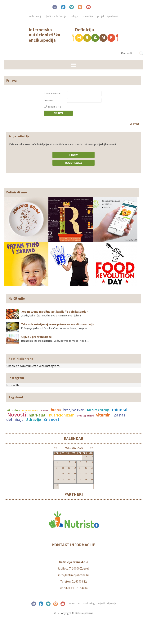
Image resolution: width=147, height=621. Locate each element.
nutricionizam (61, 415)
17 (57, 473)
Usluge (74, 16)
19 (69, 473)
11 (63, 468)
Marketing (89, 603)
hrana (56, 409)
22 (86, 473)
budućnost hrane (30, 410)
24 (57, 479)
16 (92, 468)
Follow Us (12, 385)
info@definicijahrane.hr (73, 575)
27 (75, 479)
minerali (120, 409)
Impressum (74, 603)
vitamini (103, 415)
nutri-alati (38, 415)
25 (63, 479)
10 (57, 468)
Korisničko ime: (52, 93)
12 (69, 468)
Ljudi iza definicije (56, 16)
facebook (44, 410)
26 (69, 479)
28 (80, 479)
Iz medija (87, 16)
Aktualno (13, 410)
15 (86, 468)
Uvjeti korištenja (106, 603)
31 (57, 485)
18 (63, 473)
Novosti (16, 414)
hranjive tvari (74, 409)
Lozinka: (48, 100)
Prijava (73, 154)
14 (80, 468)
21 (80, 473)
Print (136, 124)
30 (92, 479)
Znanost (51, 419)
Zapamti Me (54, 106)
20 (75, 473)
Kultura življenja (98, 410)
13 (75, 468)
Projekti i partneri (107, 16)
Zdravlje (33, 419)
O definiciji (35, 16)
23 (92, 473)
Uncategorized (85, 415)
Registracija (73, 163)
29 (86, 479)
